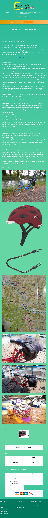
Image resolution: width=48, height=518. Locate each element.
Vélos (1, 507)
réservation (28, 22)
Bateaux (2, 505)
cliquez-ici (32, 168)
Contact (19, 505)
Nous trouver (20, 507)
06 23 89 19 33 (24, 18)
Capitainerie (3, 511)
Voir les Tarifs (24, 57)
